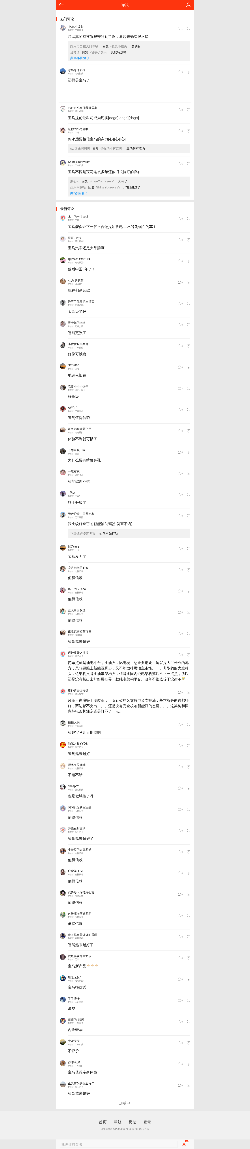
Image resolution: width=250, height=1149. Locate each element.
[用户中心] (188, 5)
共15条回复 (78, 57)
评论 (125, 5)
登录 (147, 1121)
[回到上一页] (61, 5)
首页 (103, 1121)
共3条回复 (77, 193)
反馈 (132, 1121)
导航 (117, 1121)
